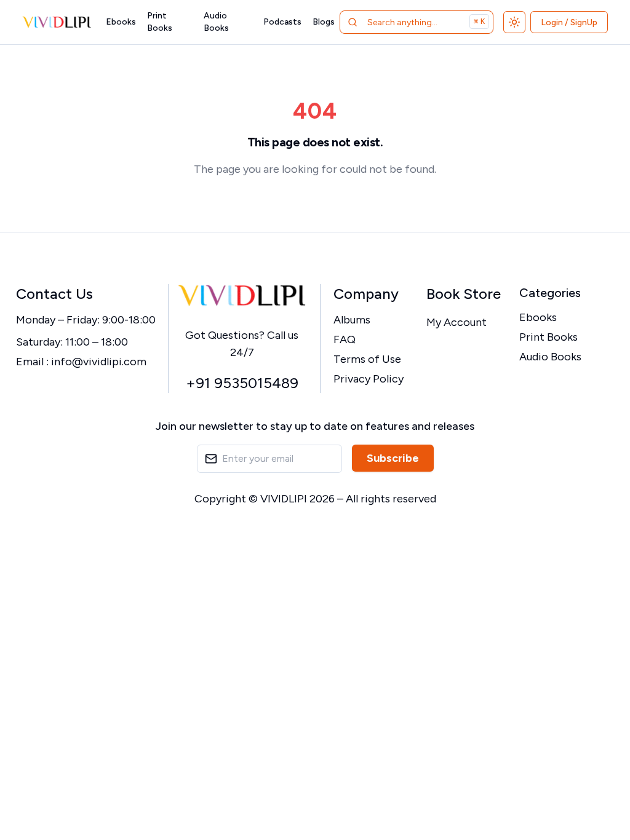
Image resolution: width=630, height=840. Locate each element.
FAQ (344, 339)
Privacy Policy (368, 379)
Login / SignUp (569, 22)
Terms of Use (367, 359)
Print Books (159, 21)
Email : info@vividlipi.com (81, 361)
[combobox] (416, 22)
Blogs (324, 22)
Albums (351, 320)
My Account (456, 322)
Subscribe (393, 458)
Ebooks (121, 22)
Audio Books (216, 21)
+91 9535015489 (242, 383)
